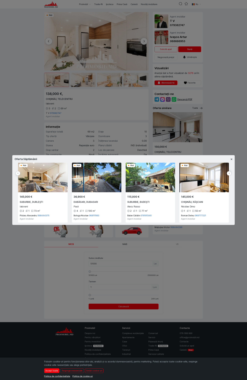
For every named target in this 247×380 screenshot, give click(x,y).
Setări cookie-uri (94, 370)
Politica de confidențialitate (57, 376)
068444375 (43, 215)
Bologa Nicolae (81, 215)
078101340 (146, 215)
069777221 (200, 215)
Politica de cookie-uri (82, 376)
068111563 (94, 215)
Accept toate (51, 370)
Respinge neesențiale (72, 370)
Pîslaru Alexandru (28, 215)
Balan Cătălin (133, 215)
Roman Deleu (187, 215)
